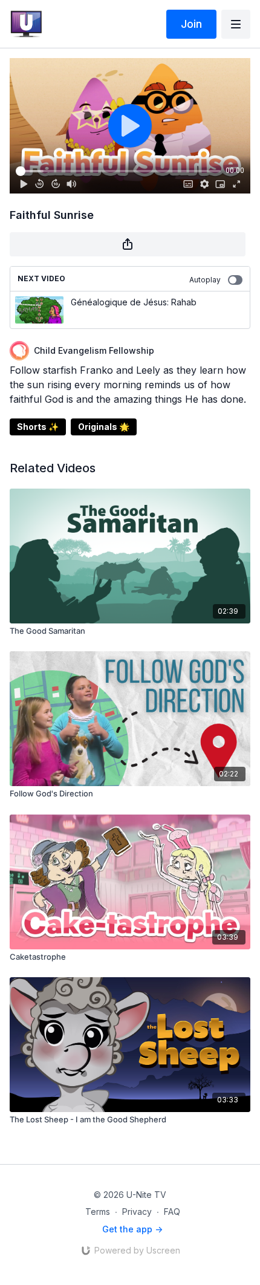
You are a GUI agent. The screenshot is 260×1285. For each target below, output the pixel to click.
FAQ (172, 1211)
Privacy (137, 1211)
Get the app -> (132, 1229)
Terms (97, 1211)
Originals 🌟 (103, 426)
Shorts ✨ (38, 426)
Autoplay (205, 279)
